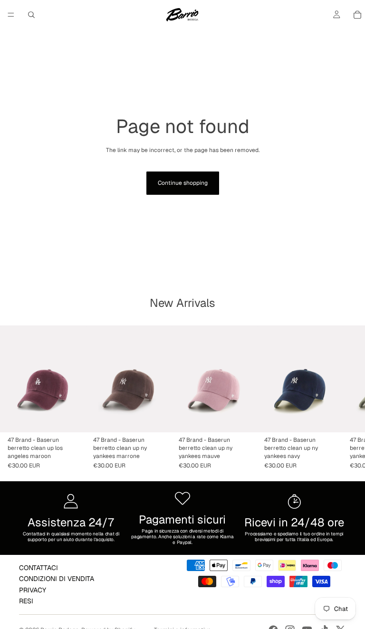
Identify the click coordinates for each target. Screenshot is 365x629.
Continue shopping (183, 183)
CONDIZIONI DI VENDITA (56, 578)
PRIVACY (32, 590)
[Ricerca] (31, 14)
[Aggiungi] (70, 417)
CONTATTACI (38, 567)
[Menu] (11, 15)
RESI (26, 601)
